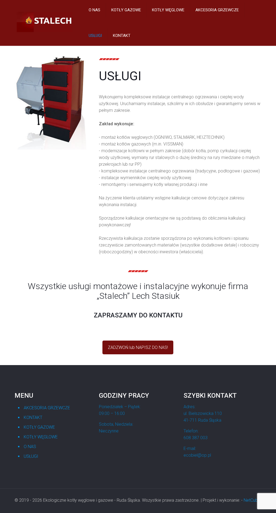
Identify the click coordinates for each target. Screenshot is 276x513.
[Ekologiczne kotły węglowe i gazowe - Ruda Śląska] (45, 30)
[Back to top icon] (250, 502)
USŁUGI (31, 456)
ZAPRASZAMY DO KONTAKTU (138, 315)
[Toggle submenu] (94, 23)
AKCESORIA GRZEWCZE (47, 407)
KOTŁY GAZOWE (39, 427)
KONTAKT (33, 417)
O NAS (30, 446)
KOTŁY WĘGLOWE (41, 436)
